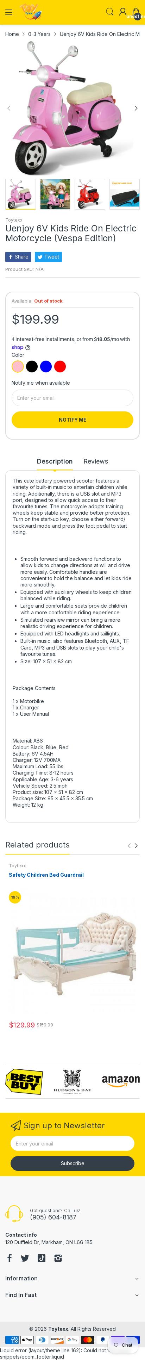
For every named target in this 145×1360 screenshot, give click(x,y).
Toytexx (14, 220)
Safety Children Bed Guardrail (46, 875)
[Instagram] (58, 1259)
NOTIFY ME (73, 420)
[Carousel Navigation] (133, 845)
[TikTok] (41, 1259)
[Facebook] (9, 1259)
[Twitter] (25, 1259)
